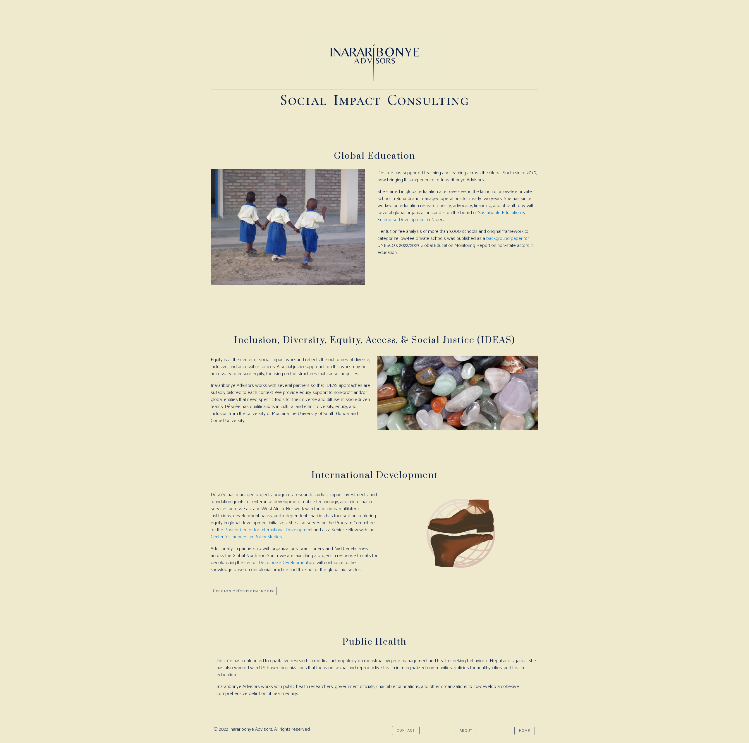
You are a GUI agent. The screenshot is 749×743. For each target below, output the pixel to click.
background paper (504, 238)
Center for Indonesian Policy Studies (246, 536)
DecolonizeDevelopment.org (287, 562)
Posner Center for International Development (268, 529)
